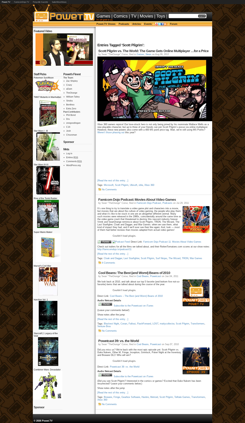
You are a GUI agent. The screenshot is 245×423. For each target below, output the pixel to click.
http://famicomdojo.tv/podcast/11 (114, 249)
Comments (74, 161)
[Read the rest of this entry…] (112, 180)
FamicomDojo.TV (21, 2)
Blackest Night (111, 323)
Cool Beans (143, 276)
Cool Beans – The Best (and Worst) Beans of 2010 (136, 296)
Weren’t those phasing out (110, 132)
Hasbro (145, 397)
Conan (124, 323)
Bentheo (70, 104)
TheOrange (71, 93)
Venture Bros (104, 326)
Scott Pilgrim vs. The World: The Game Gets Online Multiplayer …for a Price (153, 51)
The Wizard (174, 258)
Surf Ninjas (161, 258)
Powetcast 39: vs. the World (118, 341)
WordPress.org (73, 165)
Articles (136, 24)
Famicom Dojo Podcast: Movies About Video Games (137, 199)
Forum (173, 24)
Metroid (154, 397)
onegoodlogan (73, 123)
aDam (69, 89)
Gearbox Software (130, 397)
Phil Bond (71, 115)
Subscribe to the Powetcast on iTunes (133, 305)
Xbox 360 (149, 185)
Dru (68, 119)
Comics (121, 16)
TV (133, 16)
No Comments (109, 189)
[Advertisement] (154, 35)
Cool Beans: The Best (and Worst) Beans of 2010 (134, 273)
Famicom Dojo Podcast (149, 203)
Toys (160, 16)
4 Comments (108, 262)
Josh (68, 131)
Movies (146, 16)
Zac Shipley (72, 81)
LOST (155, 323)
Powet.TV (6, 2)
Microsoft (109, 185)
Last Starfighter (131, 258)
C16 (68, 127)
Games (103, 16)
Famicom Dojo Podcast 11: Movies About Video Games (172, 241)
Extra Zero (71, 108)
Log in (69, 153)
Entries (72, 157)
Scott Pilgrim (121, 185)
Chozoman (71, 135)
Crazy (69, 85)
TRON (185, 258)
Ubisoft (133, 185)
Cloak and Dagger (113, 258)
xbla (141, 185)
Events (148, 24)
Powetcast (155, 276)
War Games (196, 258)
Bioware (108, 397)
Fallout (132, 323)
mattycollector (167, 323)
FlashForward (144, 323)
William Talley (73, 97)
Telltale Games (182, 397)
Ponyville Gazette (40, 2)
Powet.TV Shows (105, 24)
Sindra (69, 100)
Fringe (117, 397)
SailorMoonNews (59, 2)
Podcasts (124, 24)
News (148, 54)
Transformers (197, 323)
